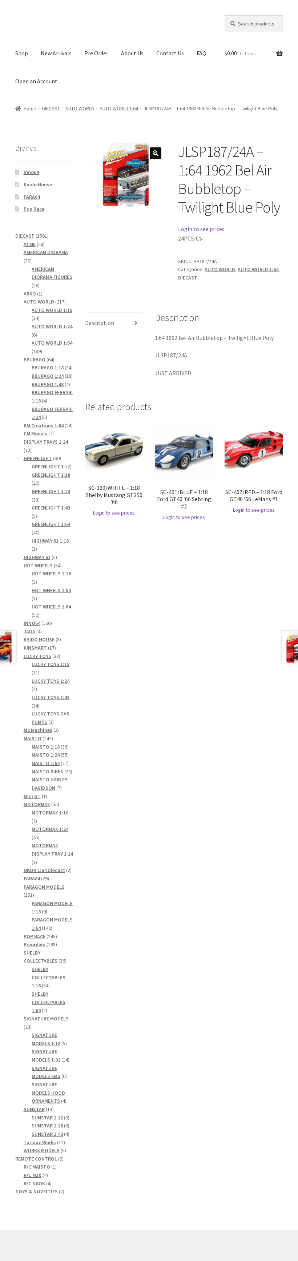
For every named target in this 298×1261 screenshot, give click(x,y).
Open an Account (36, 81)
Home (30, 108)
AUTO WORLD (79, 108)
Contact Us (170, 53)
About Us (132, 53)
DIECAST (51, 108)
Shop (21, 53)
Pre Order (96, 53)
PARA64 (32, 197)
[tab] (114, 323)
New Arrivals (56, 53)
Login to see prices (201, 229)
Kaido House (38, 184)
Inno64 (31, 172)
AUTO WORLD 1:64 (119, 108)
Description (99, 322)
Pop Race (34, 209)
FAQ (201, 53)
